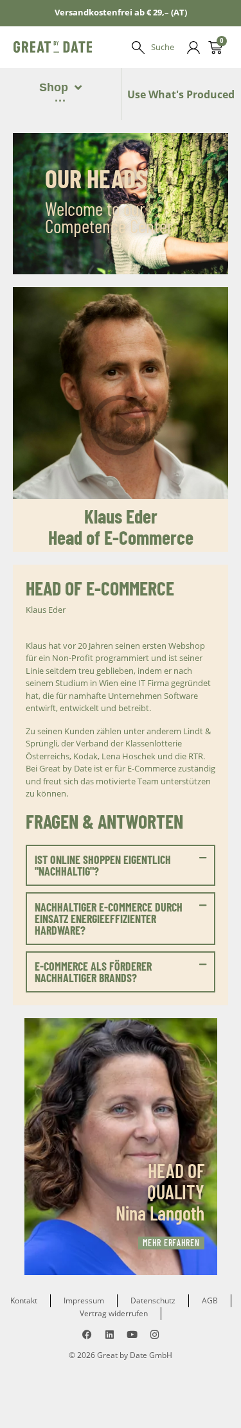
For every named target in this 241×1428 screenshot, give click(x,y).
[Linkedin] (109, 1334)
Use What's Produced (181, 94)
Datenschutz (152, 1300)
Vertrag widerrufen (114, 1313)
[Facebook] (87, 1334)
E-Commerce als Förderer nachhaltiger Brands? (93, 972)
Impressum (84, 1300)
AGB (210, 1300)
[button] (120, 865)
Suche (162, 47)
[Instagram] (154, 1334)
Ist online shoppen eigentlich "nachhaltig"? (103, 865)
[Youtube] (132, 1334)
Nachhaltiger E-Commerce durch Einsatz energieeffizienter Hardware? (109, 918)
